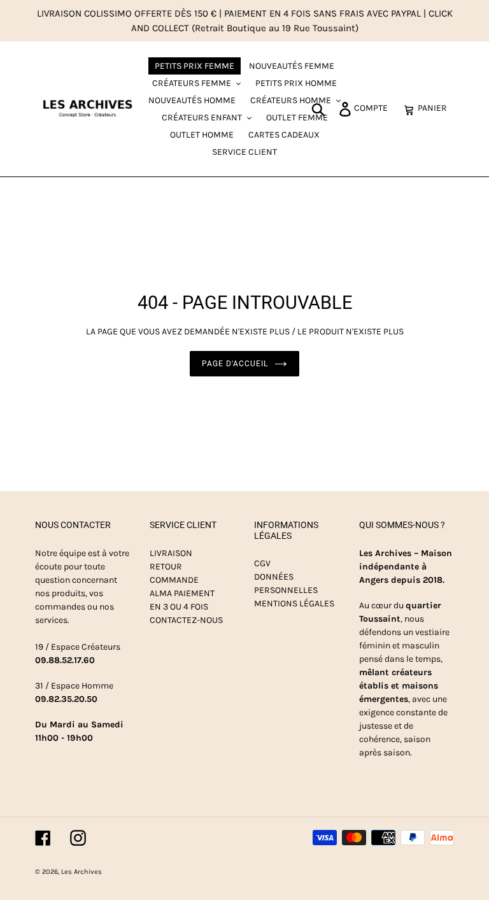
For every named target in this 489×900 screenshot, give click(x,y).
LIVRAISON (171, 553)
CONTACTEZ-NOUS (186, 620)
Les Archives (81, 872)
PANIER (436, 107)
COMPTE (374, 107)
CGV (262, 563)
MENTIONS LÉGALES (294, 603)
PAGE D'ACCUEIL (234, 363)
